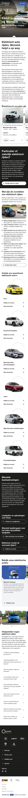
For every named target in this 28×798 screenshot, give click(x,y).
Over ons (4, 784)
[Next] (26, 579)
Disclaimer (4, 789)
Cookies (4, 786)
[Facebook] (3, 771)
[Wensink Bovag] (5, 780)
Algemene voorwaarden (7, 791)
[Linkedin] (6, 771)
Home (3, 8)
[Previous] (1, 579)
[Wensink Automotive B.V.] (6, 3)
